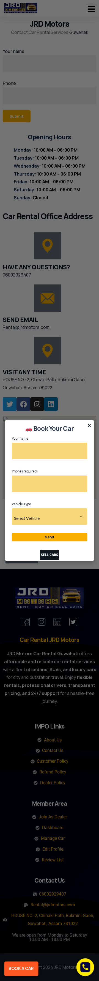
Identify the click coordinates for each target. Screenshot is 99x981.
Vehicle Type (21, 504)
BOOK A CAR (21, 968)
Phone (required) (25, 471)
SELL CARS (49, 554)
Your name (20, 438)
